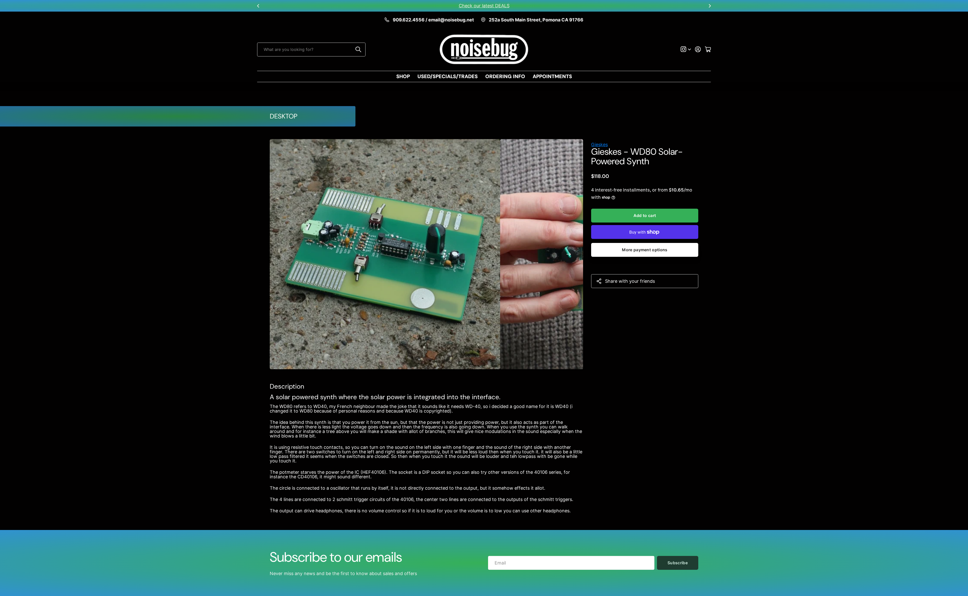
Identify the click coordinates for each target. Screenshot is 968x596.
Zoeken (359, 49)
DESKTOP (283, 116)
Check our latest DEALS (484, 5)
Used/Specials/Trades (447, 76)
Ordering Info (505, 76)
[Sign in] (698, 49)
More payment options (644, 249)
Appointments (552, 76)
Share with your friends (630, 281)
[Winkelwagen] (708, 49)
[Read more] (686, 49)
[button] (258, 6)
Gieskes (599, 144)
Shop (403, 76)
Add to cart (644, 215)
